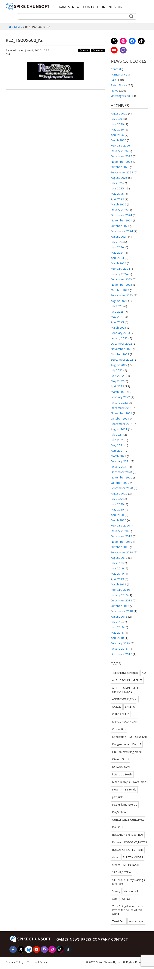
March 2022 (118, 392)
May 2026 (117, 129)
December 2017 (121, 654)
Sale (113, 80)
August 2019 (119, 557)
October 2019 (120, 547)
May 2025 (117, 193)
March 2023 (118, 327)
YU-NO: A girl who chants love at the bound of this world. (127, 910)
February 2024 (120, 268)
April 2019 (117, 579)
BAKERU (130, 706)
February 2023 (120, 333)
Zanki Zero (118, 921)
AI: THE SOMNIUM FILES (127, 680)
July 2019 (117, 563)
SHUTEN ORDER (133, 857)
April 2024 (117, 258)
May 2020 (117, 509)
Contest (116, 69)
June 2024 (117, 247)
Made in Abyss (121, 782)
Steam (116, 865)
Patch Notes (119, 85)
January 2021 (119, 466)
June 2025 (117, 188)
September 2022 (122, 359)
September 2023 (122, 295)
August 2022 (119, 365)
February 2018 (120, 643)
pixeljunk (117, 797)
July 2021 (117, 434)
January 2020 (119, 531)
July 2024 (117, 242)
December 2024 (121, 215)
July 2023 (117, 306)
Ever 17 (136, 744)
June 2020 (117, 504)
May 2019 (117, 573)
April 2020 (117, 515)
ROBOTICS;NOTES (135, 842)
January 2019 (119, 595)
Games (64, 7)
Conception (119, 729)
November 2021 (121, 413)
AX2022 (116, 706)
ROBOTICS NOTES (123, 849)
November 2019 (121, 541)
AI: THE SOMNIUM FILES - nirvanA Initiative (128, 689)
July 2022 (117, 370)
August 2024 (119, 236)
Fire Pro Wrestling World (127, 752)
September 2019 (122, 552)
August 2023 (119, 301)
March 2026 (118, 140)
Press (86, 939)
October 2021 (120, 418)
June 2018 (117, 627)
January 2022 (119, 402)
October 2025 (120, 167)
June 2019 (117, 568)
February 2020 (120, 525)
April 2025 (117, 199)
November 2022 (121, 349)
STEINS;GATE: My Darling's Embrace (128, 881)
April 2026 (117, 135)
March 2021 (118, 456)
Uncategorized (120, 96)
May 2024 (117, 252)
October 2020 (120, 482)
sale (140, 849)
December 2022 (121, 343)
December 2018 (121, 600)
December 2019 (121, 536)
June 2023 (117, 311)
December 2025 (121, 156)
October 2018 (120, 606)
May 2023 (117, 317)
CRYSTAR (141, 737)
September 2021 (122, 424)
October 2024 (120, 226)
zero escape (136, 921)
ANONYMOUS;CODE (124, 699)
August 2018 (119, 616)
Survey (116, 891)
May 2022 (117, 381)
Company (101, 939)
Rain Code (118, 827)
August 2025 (119, 177)
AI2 (144, 672)
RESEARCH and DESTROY (127, 834)
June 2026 (117, 124)
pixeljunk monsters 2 (124, 804)
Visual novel (131, 891)
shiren (115, 857)
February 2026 (120, 145)
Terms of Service (38, 962)
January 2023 (119, 338)
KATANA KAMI (121, 767)
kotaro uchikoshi (122, 774)
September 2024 (122, 231)
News (76, 7)
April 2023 (117, 322)
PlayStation (119, 812)
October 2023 (120, 290)
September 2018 (122, 611)
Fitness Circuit (120, 759)
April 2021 (117, 450)
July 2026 (117, 119)
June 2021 (117, 440)
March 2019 (118, 584)
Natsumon (139, 782)
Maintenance (119, 74)
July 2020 (117, 499)
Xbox (115, 898)
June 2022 (117, 376)
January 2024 (119, 274)
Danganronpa (120, 744)
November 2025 (121, 161)
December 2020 (121, 472)
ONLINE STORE (112, 7)
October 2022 (120, 354)
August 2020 (119, 493)
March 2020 (118, 520)
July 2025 (117, 183)
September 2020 (122, 488)
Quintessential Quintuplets (128, 819)
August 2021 (119, 429)
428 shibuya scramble (125, 672)
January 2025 (119, 210)
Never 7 (117, 789)
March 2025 (118, 204)
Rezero (116, 842)
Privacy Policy (14, 962)
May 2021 (117, 445)
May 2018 (117, 632)
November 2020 (121, 477)
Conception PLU (122, 737)
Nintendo (130, 789)
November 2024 (121, 220)
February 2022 (120, 397)
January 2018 (119, 648)
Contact (91, 7)
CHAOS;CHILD (120, 714)
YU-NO (126, 898)
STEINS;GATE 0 (121, 872)
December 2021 (121, 408)
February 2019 (120, 589)
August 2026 (119, 113)
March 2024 (118, 263)
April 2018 (117, 638)
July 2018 (117, 622)
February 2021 (120, 461)
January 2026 (119, 151)
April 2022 (117, 386)
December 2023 (121, 279)
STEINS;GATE (131, 865)
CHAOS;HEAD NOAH (124, 721)
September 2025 (122, 172)
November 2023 (121, 284)
